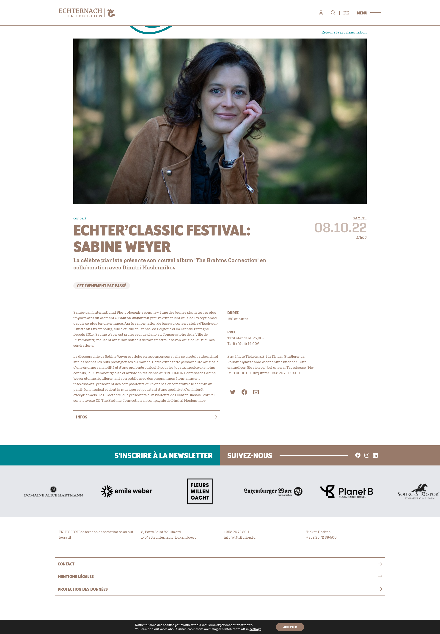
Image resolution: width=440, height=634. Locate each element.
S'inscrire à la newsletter (164, 455)
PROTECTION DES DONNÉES (83, 589)
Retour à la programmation (344, 32)
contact (66, 563)
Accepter (290, 627)
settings (255, 629)
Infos (81, 416)
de (346, 12)
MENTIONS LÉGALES (76, 576)
